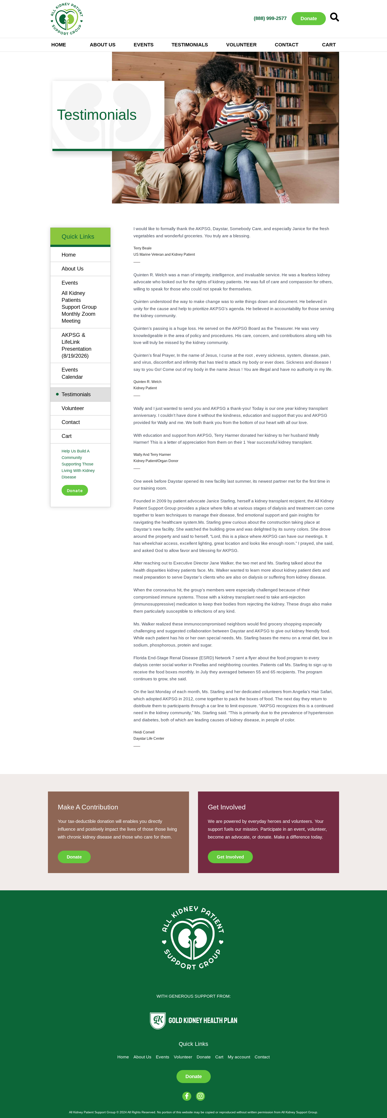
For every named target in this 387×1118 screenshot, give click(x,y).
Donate (75, 490)
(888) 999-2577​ (270, 18)
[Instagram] (200, 1096)
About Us (103, 45)
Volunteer (241, 45)
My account (239, 1057)
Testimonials (190, 45)
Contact (286, 45)
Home (58, 45)
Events (144, 45)
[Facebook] (186, 1096)
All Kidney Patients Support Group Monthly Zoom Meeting (79, 307)
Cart (329, 45)
